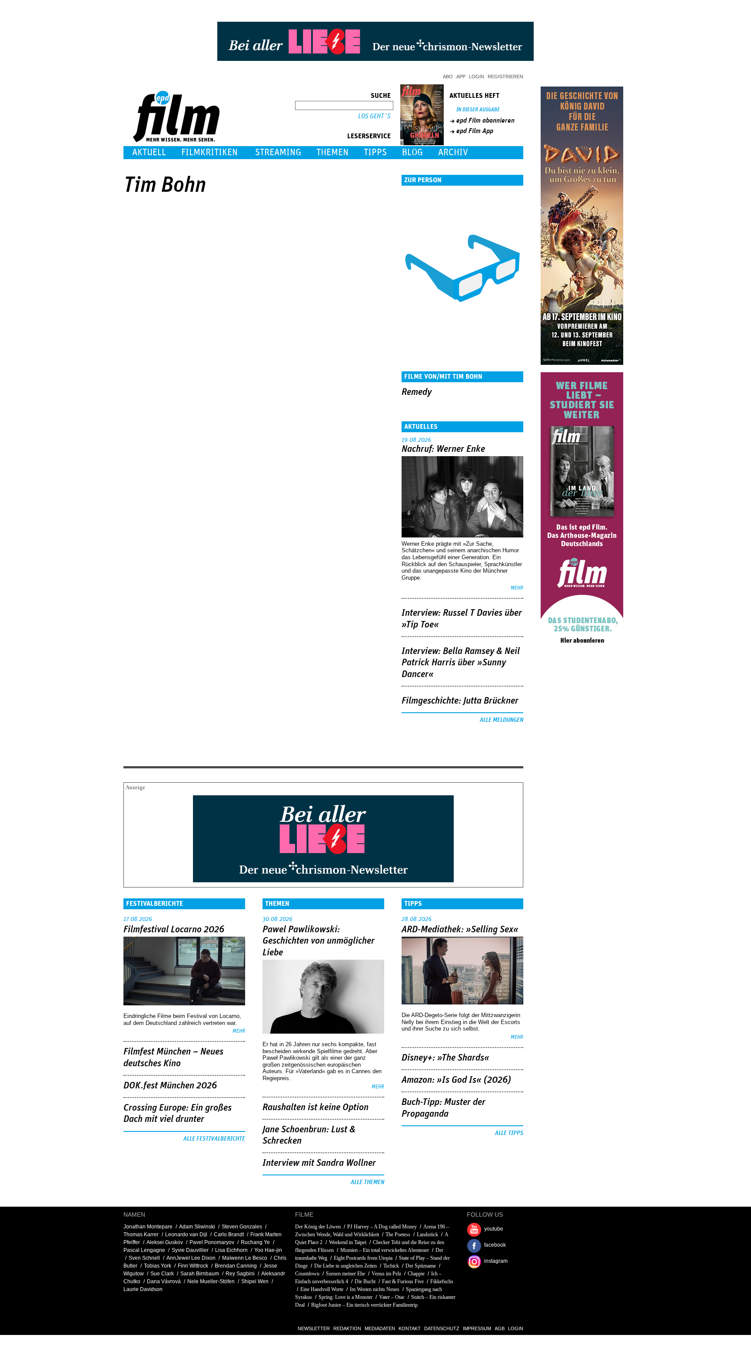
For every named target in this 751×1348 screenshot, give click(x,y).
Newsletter (314, 1328)
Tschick (391, 1266)
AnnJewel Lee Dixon (191, 1258)
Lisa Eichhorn (231, 1250)
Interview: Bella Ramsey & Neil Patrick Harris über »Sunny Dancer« (461, 663)
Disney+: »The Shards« (445, 1058)
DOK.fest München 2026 (170, 1086)
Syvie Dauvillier (190, 1250)
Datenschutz (441, 1328)
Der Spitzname (420, 1266)
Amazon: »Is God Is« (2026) (456, 1080)
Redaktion (347, 1328)
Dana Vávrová (164, 1281)
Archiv (453, 152)
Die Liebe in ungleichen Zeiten (345, 1266)
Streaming (278, 152)
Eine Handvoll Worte (321, 1289)
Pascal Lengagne (144, 1250)
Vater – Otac (392, 1297)
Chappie (416, 1274)
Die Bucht (365, 1281)
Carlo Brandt (229, 1234)
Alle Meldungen (501, 720)
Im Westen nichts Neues (374, 1289)
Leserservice (369, 136)
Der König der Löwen (318, 1227)
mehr (517, 588)
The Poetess (397, 1234)
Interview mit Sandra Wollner (319, 1163)
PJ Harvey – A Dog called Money (382, 1227)
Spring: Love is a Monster (345, 1297)
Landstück (427, 1234)
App (460, 76)
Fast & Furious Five (403, 1281)
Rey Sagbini (240, 1274)
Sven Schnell (144, 1258)
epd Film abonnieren (485, 120)
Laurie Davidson (143, 1289)
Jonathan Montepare (148, 1227)
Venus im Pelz (386, 1274)
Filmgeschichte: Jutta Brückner (460, 701)
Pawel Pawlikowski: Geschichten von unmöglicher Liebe (319, 941)
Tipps (375, 152)
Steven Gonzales (242, 1227)
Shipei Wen (255, 1281)
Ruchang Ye (255, 1242)
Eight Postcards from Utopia (363, 1258)
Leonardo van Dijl (186, 1234)
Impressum (477, 1328)
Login (476, 76)
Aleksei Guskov (164, 1242)
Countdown (307, 1274)
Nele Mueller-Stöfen (211, 1281)
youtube (493, 1229)
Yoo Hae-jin (268, 1250)
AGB (500, 1328)
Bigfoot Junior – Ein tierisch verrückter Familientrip (364, 1305)
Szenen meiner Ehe (345, 1274)
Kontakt (410, 1328)
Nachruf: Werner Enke (443, 449)
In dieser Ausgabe (478, 109)
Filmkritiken (209, 152)
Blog (412, 152)
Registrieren (505, 76)
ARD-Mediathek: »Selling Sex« (460, 929)
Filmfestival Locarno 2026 (173, 929)
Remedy (417, 392)
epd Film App (474, 130)
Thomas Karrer (141, 1234)
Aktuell (149, 152)
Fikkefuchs (441, 1281)
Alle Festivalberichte (214, 1139)
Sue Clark (162, 1274)
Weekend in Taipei (347, 1242)
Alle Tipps (509, 1133)
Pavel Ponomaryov (211, 1242)
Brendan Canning (236, 1266)
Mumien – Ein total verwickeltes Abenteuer (384, 1250)
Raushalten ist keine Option (316, 1107)
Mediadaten (380, 1328)
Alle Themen (367, 1182)
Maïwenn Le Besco (244, 1258)
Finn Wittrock (193, 1266)
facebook (495, 1245)
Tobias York (157, 1266)
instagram (496, 1261)
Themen (332, 152)
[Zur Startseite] (177, 140)
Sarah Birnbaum (199, 1274)
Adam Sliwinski (197, 1227)
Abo (448, 76)
